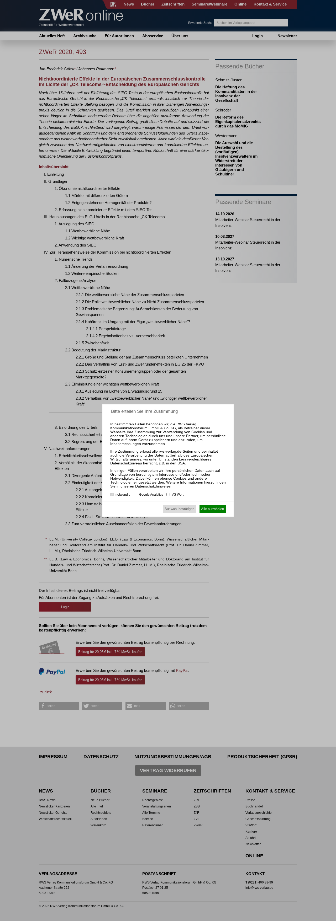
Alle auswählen (212, 509)
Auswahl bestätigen (179, 509)
